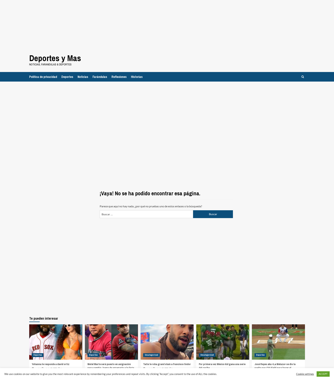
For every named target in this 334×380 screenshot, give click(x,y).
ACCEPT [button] (323, 374)
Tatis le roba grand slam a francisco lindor (167, 364)
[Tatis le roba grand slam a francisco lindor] (167, 342)
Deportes (67, 77)
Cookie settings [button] (305, 374)
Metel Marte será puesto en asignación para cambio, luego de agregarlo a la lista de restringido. (111, 367)
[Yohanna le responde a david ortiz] (55, 342)
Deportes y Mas (55, 58)
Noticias (83, 77)
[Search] (303, 77)
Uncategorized (151, 355)
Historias (137, 77)
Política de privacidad (43, 77)
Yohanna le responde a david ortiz (50, 364)
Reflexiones (119, 77)
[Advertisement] (104, 24)
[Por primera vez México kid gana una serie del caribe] (222, 342)
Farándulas (100, 77)
